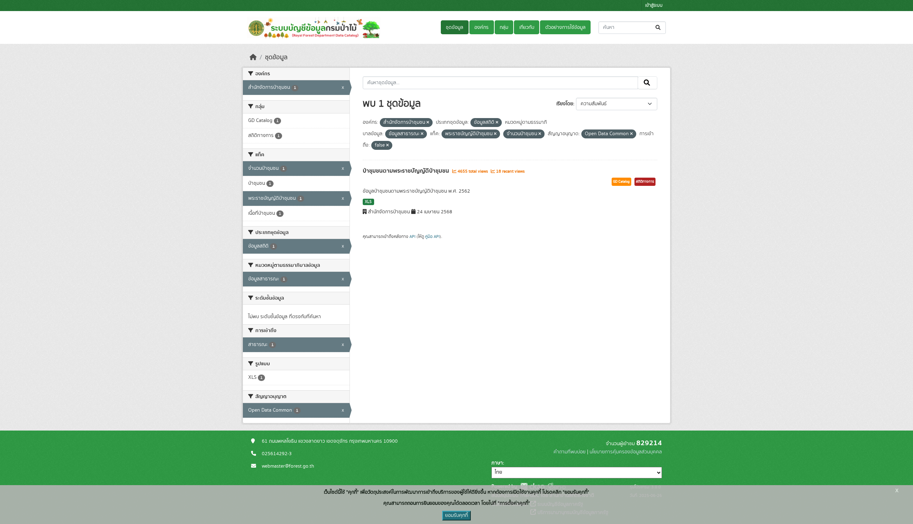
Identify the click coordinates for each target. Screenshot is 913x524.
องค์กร (481, 27)
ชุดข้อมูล (454, 27)
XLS (368, 202)
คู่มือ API (432, 236)
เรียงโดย (564, 103)
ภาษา (497, 463)
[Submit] (658, 27)
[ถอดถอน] (428, 123)
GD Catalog (621, 181)
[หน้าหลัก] (253, 57)
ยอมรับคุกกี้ (456, 515)
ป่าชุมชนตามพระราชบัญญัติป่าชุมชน (406, 170)
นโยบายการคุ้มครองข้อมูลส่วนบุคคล (626, 452)
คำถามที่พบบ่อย (570, 452)
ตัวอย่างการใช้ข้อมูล (565, 27)
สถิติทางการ (645, 181)
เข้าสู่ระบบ (654, 5)
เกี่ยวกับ (526, 27)
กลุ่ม (504, 27)
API (412, 236)
